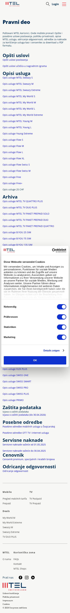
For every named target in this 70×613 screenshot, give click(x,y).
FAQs (16, 559)
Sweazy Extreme (11, 532)
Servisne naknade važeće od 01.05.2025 (24, 444)
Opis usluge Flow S (13, 139)
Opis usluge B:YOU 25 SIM (17, 232)
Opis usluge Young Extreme (18, 133)
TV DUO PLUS (9, 536)
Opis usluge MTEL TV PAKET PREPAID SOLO (26, 213)
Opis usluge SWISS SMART (17, 381)
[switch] (61, 316)
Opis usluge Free (12, 177)
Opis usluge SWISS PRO (15, 387)
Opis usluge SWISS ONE (15, 375)
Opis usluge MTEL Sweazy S (18, 77)
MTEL (6, 552)
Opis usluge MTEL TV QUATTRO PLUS (23, 201)
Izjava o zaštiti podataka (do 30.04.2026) (24, 414)
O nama (7, 559)
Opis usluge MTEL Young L (17, 127)
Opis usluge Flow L (13, 152)
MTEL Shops (20, 568)
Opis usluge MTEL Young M (17, 121)
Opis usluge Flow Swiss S (16, 164)
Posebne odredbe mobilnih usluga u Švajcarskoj (29, 426)
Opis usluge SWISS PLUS (16, 393)
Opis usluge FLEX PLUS (15, 369)
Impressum (8, 600)
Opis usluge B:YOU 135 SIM (17, 244)
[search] (48, 4)
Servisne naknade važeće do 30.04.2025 (24, 450)
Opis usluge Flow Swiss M (17, 170)
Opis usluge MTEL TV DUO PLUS (20, 207)
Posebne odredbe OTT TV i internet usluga (26, 432)
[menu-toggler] (64, 4)
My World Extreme (12, 522)
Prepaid (7, 503)
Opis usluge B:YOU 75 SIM (17, 238)
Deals (6, 511)
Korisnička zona (24, 552)
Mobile (7, 491)
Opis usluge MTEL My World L (19, 108)
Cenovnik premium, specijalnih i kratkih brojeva (29, 459)
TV (31, 491)
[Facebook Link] (20, 577)
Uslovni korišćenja (11, 593)
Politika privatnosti (11, 597)
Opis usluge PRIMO (13, 400)
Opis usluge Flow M (13, 145)
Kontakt (17, 563)
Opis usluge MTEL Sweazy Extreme (21, 90)
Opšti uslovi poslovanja (15, 59)
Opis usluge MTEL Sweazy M (18, 83)
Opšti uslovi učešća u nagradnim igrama (25, 66)
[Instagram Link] (27, 577)
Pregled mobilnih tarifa (15, 498)
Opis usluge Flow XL (13, 158)
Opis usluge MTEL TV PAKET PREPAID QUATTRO (28, 226)
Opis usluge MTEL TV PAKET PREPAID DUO (25, 219)
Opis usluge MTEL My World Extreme (23, 114)
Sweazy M (8, 527)
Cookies (6, 604)
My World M (9, 517)
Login (55, 4)
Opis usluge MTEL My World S (19, 96)
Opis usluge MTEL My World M (19, 102)
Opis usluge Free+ (12, 183)
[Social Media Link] (33, 577)
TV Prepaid (35, 503)
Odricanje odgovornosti (15, 471)
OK (35, 360)
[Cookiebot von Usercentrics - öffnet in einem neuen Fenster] (52, 250)
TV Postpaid (35, 498)
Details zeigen (51, 350)
